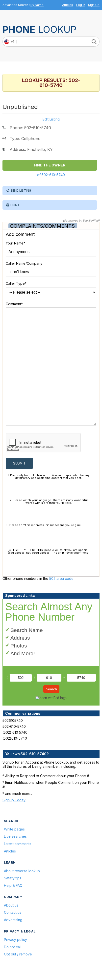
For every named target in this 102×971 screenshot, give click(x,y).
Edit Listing (51, 119)
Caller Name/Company (24, 263)
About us (11, 905)
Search (51, 689)
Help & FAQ (13, 885)
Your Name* (15, 243)
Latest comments (17, 844)
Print (15, 205)
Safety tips (12, 878)
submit (19, 463)
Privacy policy (15, 939)
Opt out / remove (18, 954)
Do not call (12, 947)
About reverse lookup (22, 871)
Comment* (14, 304)
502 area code (61, 578)
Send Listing (20, 190)
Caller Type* (16, 283)
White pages (14, 829)
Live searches (15, 836)
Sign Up (94, 5)
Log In (80, 5)
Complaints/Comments (42, 226)
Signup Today (14, 800)
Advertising (13, 920)
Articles (67, 5)
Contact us (12, 912)
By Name (37, 5)
